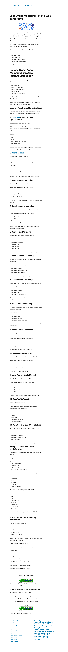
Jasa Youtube (14, 641)
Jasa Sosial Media (27, 6)
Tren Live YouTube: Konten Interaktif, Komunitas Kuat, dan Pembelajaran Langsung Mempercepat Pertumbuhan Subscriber (43, 636)
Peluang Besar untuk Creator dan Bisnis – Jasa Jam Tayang (44, 628)
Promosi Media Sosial (16, 4)
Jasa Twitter (13, 639)
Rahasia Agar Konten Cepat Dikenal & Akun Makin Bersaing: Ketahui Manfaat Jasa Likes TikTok (44, 622)
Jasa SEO (15, 117)
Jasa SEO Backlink (15, 6)
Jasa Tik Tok (13, 633)
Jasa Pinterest (14, 627)
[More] (35, 6)
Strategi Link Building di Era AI (43, 626)
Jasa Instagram (14, 625)
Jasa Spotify (13, 631)
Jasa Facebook (14, 623)
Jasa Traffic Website (16, 635)
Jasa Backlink (18, 153)
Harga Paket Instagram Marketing (44, 631)
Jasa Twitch (13, 637)
